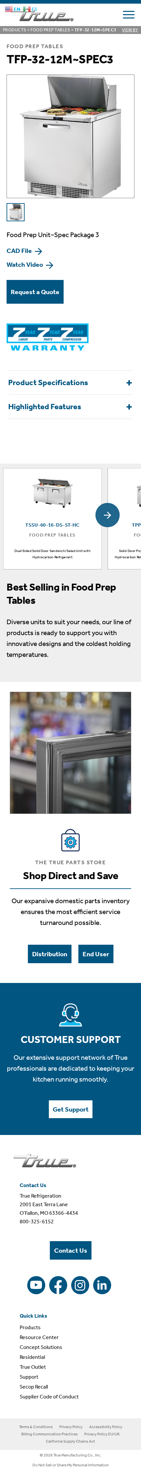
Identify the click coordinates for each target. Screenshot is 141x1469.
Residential (32, 1357)
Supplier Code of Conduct (49, 1396)
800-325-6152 (37, 1221)
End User (96, 954)
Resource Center (39, 1337)
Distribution (49, 954)
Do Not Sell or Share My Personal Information (70, 1465)
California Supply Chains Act (70, 1441)
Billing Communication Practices (49, 1434)
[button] (107, 515)
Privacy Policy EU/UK (102, 1434)
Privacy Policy (71, 1426)
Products (15, 29)
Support (29, 1377)
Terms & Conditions (36, 1426)
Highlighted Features (44, 406)
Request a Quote (35, 292)
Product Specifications (48, 382)
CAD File (20, 251)
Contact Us (70, 1250)
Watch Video (25, 264)
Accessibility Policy (105, 1426)
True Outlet (33, 1367)
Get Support (71, 1109)
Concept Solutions (41, 1347)
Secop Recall (34, 1387)
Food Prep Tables (50, 29)
